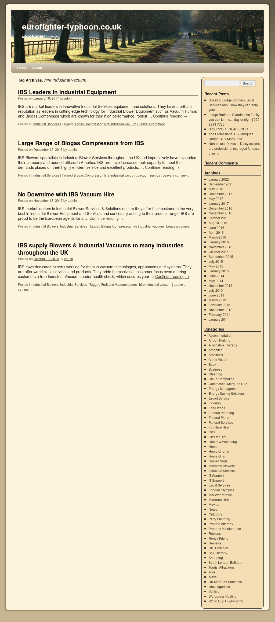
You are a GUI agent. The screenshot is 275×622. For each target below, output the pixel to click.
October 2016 (219, 217)
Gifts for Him (217, 436)
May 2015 (216, 266)
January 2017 (219, 203)
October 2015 (219, 251)
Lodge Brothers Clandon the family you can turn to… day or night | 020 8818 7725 (234, 119)
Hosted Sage (218, 461)
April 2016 (216, 232)
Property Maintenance (225, 528)
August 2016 (218, 222)
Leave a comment (152, 124)
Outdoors (215, 514)
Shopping (216, 557)
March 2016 (217, 237)
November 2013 (220, 285)
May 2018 (216, 188)
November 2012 (220, 309)
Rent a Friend (219, 538)
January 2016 (219, 242)
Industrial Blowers (45, 226)
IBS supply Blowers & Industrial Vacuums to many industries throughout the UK (101, 248)
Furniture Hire (219, 427)
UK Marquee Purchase (225, 581)
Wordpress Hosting (223, 596)
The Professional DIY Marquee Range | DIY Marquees (231, 136)
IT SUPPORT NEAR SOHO (228, 129)
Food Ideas (217, 407)
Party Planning (219, 519)
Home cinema (219, 451)
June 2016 (216, 227)
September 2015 (221, 256)
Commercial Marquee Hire (228, 383)
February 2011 (219, 314)
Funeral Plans (219, 417)
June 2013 (216, 295)
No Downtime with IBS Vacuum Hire (66, 194)
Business (215, 369)
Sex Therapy (218, 552)
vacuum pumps (149, 175)
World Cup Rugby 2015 (226, 601)
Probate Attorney (221, 523)
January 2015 (219, 271)
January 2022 (219, 179)
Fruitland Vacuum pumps (119, 284)
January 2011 (219, 319)
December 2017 (220, 193)
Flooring (215, 403)
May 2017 (216, 198)
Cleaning (215, 374)
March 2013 (217, 300)
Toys (212, 572)
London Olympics (221, 490)
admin (68, 98)
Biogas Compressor (88, 124)
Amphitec (215, 349)
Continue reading (170, 116)
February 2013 (219, 304)
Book (212, 364)
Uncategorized (219, 586)
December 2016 (220, 208)
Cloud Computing (221, 378)
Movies (214, 504)
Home (22, 67)
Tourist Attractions (221, 567)
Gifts (212, 432)
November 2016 (220, 213)
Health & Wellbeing (223, 441)
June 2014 (216, 275)
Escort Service (219, 398)
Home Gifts (217, 456)
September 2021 (221, 184)
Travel (213, 577)
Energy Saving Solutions (227, 393)
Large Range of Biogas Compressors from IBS (81, 143)
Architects (216, 354)
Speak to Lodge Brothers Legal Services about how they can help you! (233, 105)
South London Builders (225, 562)
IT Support (216, 475)
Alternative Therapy (223, 345)
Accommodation (220, 335)
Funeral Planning (221, 412)
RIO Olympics (219, 548)
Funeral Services (221, 422)
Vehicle (214, 591)
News (213, 509)
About (37, 67)
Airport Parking (219, 340)
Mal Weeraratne (220, 494)
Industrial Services (45, 124)
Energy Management (224, 388)
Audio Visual (218, 359)
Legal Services (219, 485)
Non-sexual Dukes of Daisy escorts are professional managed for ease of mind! (234, 148)
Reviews (215, 543)
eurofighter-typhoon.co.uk (71, 26)
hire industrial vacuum (120, 124)
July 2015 (216, 261)
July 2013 (216, 290)
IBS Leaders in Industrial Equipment (67, 92)
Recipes (215, 533)
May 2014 (216, 280)
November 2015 (220, 246)
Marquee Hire (219, 499)
